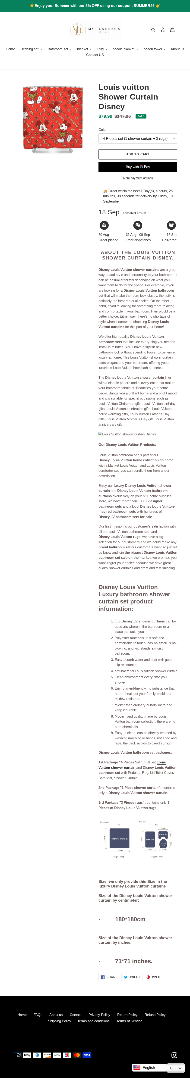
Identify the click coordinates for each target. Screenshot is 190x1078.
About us (56, 1015)
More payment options (138, 178)
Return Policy (127, 1015)
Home (22, 1015)
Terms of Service (129, 1021)
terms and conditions (94, 1021)
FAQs (38, 1015)
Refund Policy (155, 1015)
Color (102, 129)
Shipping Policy (59, 1021)
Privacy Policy (99, 1015)
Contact (76, 1015)
